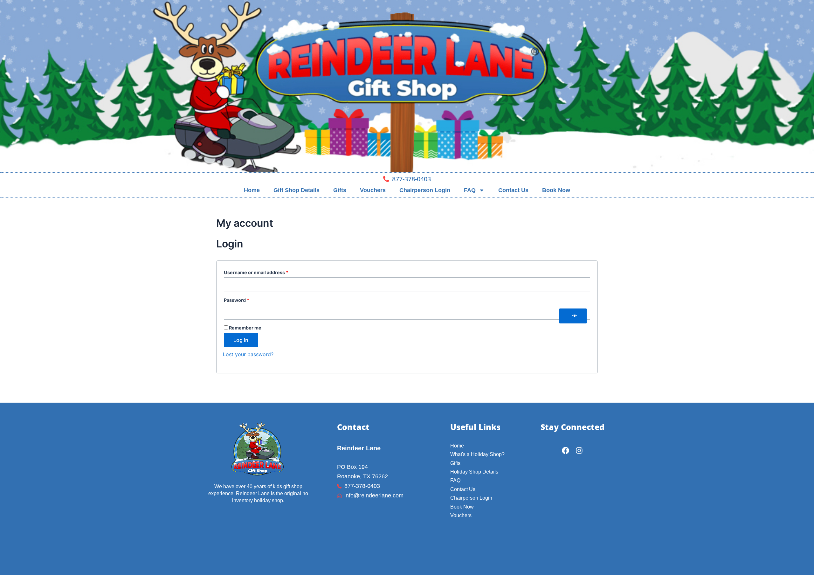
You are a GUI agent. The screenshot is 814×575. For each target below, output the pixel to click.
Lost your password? (248, 354)
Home (252, 190)
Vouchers (373, 190)
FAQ (470, 190)
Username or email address (266, 271)
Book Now (556, 190)
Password (246, 299)
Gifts (339, 190)
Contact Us (513, 190)
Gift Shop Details (296, 190)
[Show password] (573, 315)
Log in (240, 340)
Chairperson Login (424, 190)
